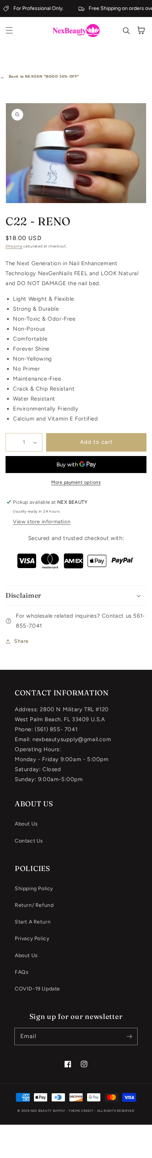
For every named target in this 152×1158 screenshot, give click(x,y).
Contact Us (29, 841)
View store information (41, 522)
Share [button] (21, 641)
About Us (26, 824)
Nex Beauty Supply (48, 1111)
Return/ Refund (34, 905)
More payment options (76, 482)
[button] (9, 30)
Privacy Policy (32, 938)
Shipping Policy (34, 888)
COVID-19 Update (37, 989)
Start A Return (33, 922)
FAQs (21, 972)
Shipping (14, 246)
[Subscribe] (129, 1036)
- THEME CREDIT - (81, 1111)
